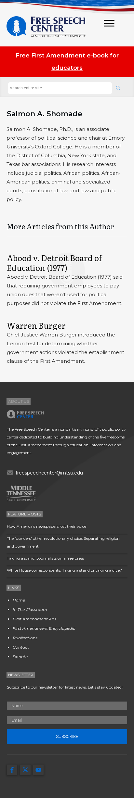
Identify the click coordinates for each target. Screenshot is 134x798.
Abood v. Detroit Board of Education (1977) (54, 262)
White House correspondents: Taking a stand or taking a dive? (64, 570)
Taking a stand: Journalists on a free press (45, 558)
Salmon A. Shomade (44, 113)
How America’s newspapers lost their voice (46, 526)
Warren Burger (36, 325)
